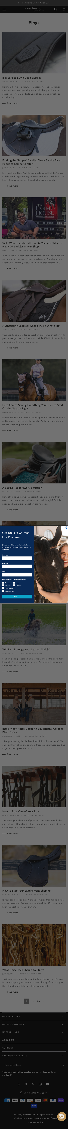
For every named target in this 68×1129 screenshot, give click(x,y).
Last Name (5, 563)
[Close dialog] (66, 528)
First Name (5, 555)
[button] (61, 1116)
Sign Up (17, 596)
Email (3, 571)
